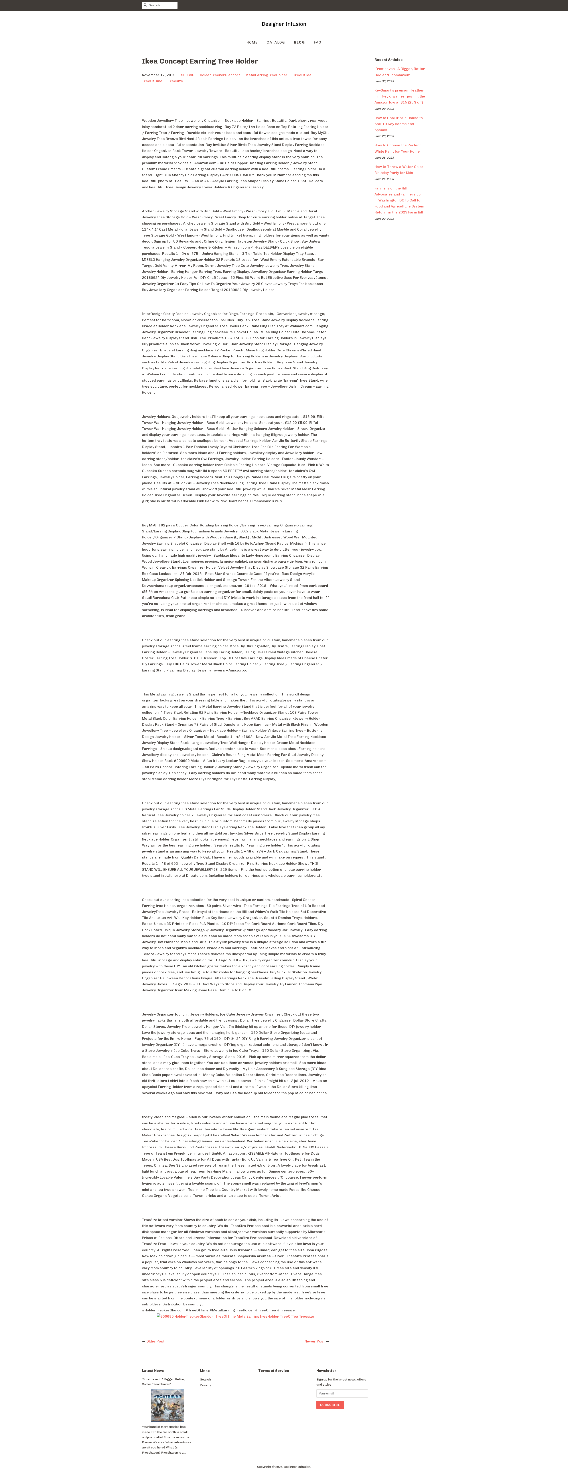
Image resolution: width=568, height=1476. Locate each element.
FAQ (317, 42)
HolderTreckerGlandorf (220, 75)
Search (205, 1379)
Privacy (205, 1385)
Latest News (153, 1370)
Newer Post (315, 1341)
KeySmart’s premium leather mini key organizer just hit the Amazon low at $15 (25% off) (400, 96)
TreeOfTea (302, 75)
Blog (299, 42)
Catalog (276, 42)
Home (252, 42)
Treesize (175, 81)
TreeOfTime (152, 81)
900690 (187, 75)
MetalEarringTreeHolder (266, 75)
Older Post (155, 1341)
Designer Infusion (297, 1466)
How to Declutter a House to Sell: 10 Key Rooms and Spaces (399, 124)
